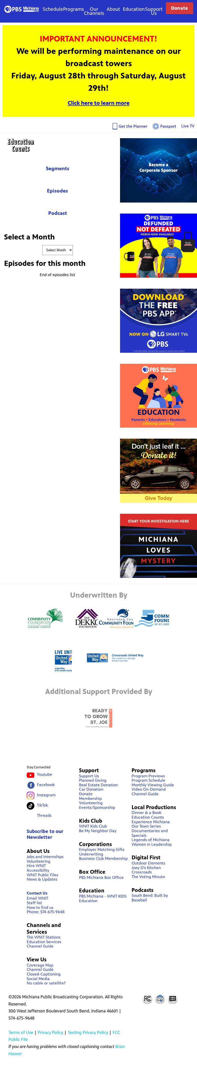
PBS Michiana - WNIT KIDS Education (102, 898)
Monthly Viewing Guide (153, 784)
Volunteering (38, 861)
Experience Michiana (151, 821)
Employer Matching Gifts (101, 849)
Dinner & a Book (146, 812)
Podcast (57, 213)
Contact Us (37, 893)
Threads (44, 815)
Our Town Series (146, 826)
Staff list (34, 902)
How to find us (40, 907)
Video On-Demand (149, 789)
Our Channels (94, 11)
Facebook (46, 784)
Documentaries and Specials (150, 833)
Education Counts (57, 145)
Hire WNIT (36, 865)
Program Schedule (148, 780)
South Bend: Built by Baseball (150, 897)
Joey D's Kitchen (146, 867)
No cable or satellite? (46, 983)
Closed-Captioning (44, 974)
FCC (147, 998)
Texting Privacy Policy (88, 1032)
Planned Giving (92, 780)
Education (134, 9)
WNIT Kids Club (93, 826)
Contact (160, 998)
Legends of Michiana (151, 839)
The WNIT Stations (44, 937)
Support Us (154, 11)
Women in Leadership (152, 844)
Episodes (57, 191)
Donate (179, 8)
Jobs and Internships (45, 856)
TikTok (42, 805)
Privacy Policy (50, 1032)
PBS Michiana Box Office (101, 877)
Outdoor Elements (148, 863)
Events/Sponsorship (97, 807)
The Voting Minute (148, 876)
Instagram (46, 794)
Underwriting (91, 854)
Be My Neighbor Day (97, 830)
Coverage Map (40, 965)
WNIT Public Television (21, 9)
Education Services (44, 941)
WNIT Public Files (42, 874)
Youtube (44, 774)
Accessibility (38, 870)
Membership (90, 798)
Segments (57, 169)
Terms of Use (20, 1032)
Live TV (187, 126)
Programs (73, 9)
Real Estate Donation (98, 784)
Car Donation (91, 789)
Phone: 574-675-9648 (46, 911)
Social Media (38, 978)
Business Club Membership (103, 858)
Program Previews (148, 775)
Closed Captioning (173, 998)
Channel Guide (40, 946)
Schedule (53, 9)
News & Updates (42, 879)
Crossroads (142, 872)
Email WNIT (37, 898)
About (113, 9)
